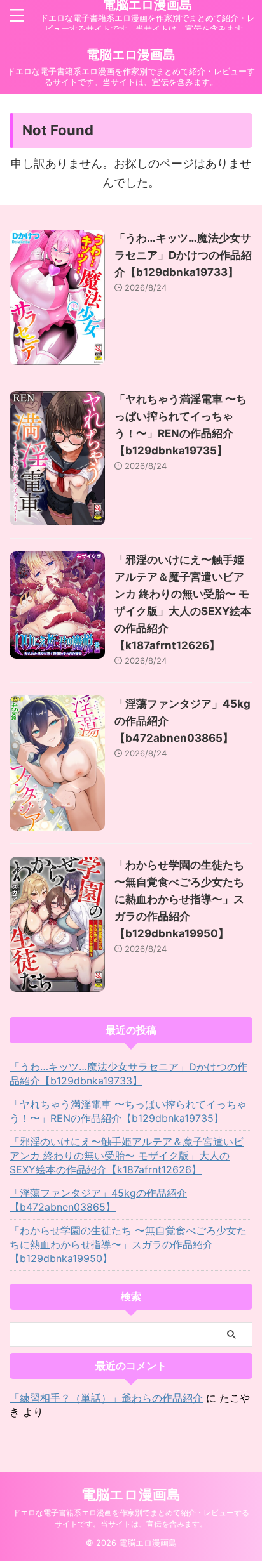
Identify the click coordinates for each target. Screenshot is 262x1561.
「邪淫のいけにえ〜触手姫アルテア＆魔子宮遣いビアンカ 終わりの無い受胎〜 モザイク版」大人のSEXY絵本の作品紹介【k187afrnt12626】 (127, 1155)
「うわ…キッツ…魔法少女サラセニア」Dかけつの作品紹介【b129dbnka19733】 (183, 255)
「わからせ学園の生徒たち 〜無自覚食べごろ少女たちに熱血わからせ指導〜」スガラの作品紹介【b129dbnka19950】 (179, 899)
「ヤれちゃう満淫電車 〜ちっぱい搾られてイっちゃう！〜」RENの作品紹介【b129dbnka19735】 (128, 1111)
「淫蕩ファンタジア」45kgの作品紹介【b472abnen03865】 (98, 1200)
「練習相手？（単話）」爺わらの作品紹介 (106, 1398)
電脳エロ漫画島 (131, 54)
